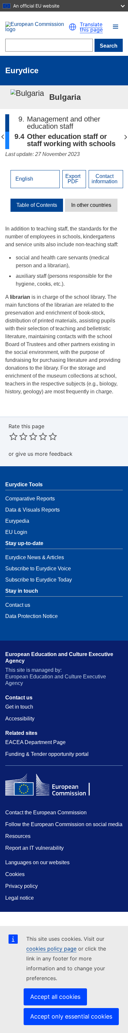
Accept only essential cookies (71, 1016)
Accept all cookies (55, 996)
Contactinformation (104, 179)
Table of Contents (36, 205)
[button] (115, 26)
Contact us (17, 605)
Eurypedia (17, 521)
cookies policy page (51, 948)
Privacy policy (21, 886)
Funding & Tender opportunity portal (47, 754)
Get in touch (19, 707)
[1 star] (13, 436)
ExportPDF (72, 179)
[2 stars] (18, 436)
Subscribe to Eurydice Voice (38, 568)
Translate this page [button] (91, 27)
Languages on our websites (37, 862)
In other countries (91, 205)
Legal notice (19, 898)
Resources (18, 836)
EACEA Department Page (35, 742)
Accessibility (19, 718)
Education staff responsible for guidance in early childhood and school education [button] (2, 137)
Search (108, 46)
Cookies (15, 874)
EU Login (16, 532)
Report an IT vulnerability (34, 848)
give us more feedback (44, 454)
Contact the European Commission (46, 812)
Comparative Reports (30, 498)
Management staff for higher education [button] (125, 137)
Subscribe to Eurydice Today (38, 579)
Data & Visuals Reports (32, 510)
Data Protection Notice (31, 616)
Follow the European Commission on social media (63, 824)
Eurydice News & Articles (34, 557)
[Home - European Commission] (37, 27)
